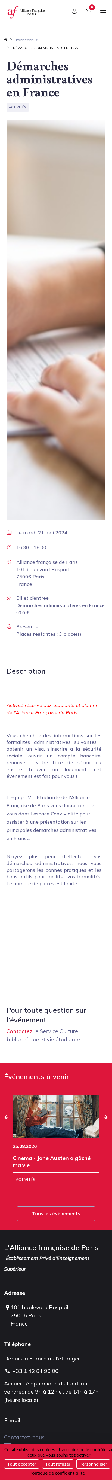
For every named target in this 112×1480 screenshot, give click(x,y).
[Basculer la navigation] (103, 14)
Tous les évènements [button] (56, 1213)
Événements (27, 40)
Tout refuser (57, 1464)
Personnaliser (93, 1464)
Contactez (20, 1031)
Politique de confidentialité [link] (57, 1473)
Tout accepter (21, 1464)
